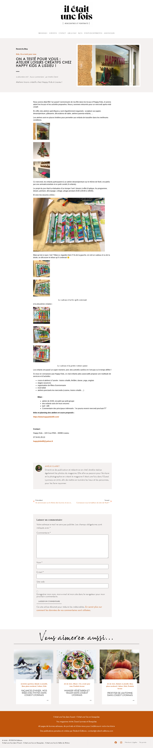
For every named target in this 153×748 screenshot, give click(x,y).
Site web (41, 582)
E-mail (40, 572)
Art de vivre (68, 684)
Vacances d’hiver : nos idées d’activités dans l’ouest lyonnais (34, 693)
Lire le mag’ (72, 33)
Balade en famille (41, 684)
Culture (39, 686)
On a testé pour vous (28, 54)
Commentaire (44, 533)
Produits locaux (79, 686)
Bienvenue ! (43, 33)
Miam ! (75, 684)
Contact (62, 33)
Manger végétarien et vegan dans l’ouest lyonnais (77, 693)
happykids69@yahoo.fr (43, 441)
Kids (17, 54)
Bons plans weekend (29, 686)
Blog (80, 33)
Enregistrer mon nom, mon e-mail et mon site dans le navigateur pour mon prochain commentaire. (71, 595)
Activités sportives (27, 684)
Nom (39, 563)
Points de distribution (93, 33)
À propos (53, 33)
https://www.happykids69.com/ (46, 417)
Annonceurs (109, 33)
